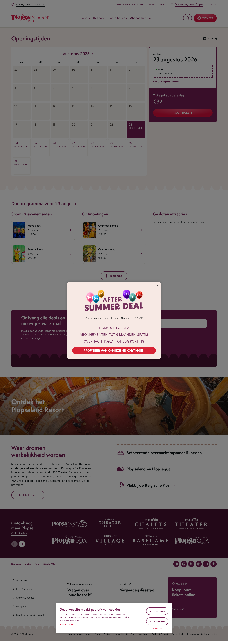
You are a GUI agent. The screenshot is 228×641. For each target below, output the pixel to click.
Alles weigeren (157, 621)
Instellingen (157, 629)
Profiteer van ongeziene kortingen (114, 350)
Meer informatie (67, 624)
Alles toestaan (157, 611)
